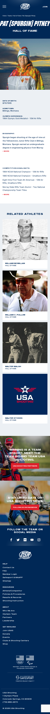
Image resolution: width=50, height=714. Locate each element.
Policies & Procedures (14, 594)
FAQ (5, 571)
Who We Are (8, 611)
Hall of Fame (17, 15)
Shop (5, 644)
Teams (10, 15)
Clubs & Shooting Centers (16, 640)
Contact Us (8, 567)
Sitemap (7, 581)
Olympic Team (10, 614)
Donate (6, 634)
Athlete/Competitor (12, 591)
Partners (7, 617)
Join (44, 7)
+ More (6, 151)
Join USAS (8, 630)
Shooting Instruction (13, 601)
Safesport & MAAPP (13, 577)
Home (4, 15)
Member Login (10, 574)
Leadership (8, 621)
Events (6, 637)
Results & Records (12, 597)
